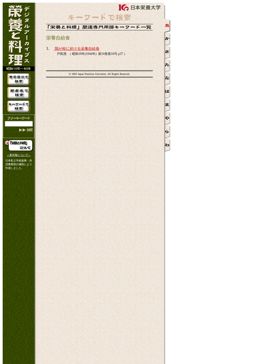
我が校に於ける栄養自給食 (76, 49)
